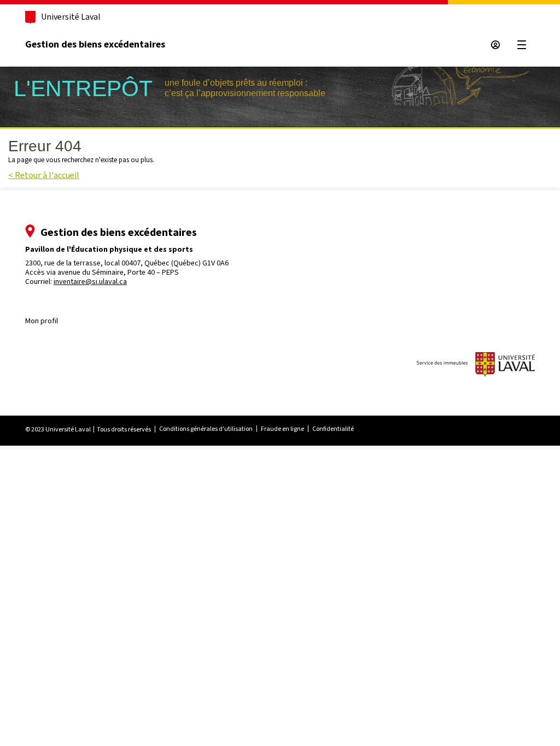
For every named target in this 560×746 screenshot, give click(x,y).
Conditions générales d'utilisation (206, 428)
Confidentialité (333, 428)
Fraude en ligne (282, 428)
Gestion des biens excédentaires (95, 44)
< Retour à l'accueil (43, 175)
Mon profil (41, 321)
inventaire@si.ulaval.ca (90, 281)
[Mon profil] (495, 45)
